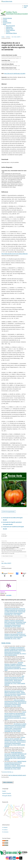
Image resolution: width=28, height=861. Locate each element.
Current (5, 19)
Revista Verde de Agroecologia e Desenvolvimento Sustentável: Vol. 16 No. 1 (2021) (15, 637)
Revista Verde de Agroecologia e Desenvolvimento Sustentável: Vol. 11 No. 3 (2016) (14, 613)
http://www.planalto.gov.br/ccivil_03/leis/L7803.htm (14, 253)
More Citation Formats (8, 556)
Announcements (7, 22)
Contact (8, 31)
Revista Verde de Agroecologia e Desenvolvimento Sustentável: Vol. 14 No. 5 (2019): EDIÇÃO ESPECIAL (15, 653)
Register (26, 5)
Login (25, 7)
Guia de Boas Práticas (11, 33)
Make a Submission (8, 782)
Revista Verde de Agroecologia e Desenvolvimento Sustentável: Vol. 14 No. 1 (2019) (15, 694)
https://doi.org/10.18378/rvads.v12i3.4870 (14, 73)
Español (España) (6, 793)
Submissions (9, 27)
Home (2, 37)
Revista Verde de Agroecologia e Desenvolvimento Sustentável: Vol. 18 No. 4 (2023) (15, 668)
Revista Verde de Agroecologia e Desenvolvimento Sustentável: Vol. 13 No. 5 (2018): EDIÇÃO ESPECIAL (14, 683)
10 (10, 772)
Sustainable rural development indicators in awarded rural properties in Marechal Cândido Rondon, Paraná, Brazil (15, 649)
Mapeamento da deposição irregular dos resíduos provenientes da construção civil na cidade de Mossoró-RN (14, 610)
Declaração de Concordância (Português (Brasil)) (13, 519)
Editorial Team (9, 28)
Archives (5, 21)
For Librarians (5, 832)
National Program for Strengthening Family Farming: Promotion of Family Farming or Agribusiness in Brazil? (15, 763)
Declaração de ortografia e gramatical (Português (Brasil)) (12, 523)
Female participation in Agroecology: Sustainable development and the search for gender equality (15, 754)
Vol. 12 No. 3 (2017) (16, 37)
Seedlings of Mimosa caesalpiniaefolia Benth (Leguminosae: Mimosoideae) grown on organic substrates (15, 622)
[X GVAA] (20, 859)
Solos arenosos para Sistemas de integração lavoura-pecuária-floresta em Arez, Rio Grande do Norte (14, 678)
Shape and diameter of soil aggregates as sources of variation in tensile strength (14, 634)
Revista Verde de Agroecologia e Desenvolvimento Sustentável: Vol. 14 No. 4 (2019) (15, 718)
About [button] (4, 24)
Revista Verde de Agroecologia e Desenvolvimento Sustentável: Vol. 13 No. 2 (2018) (14, 625)
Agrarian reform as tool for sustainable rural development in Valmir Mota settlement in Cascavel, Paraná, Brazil (15, 739)
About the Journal (10, 25)
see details (8, 595)
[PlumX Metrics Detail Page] (8, 585)
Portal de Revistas (7, 18)
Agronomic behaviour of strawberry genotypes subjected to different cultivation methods (15, 664)
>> (12, 772)
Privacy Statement (10, 30)
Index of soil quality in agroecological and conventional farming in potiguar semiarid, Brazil (15, 701)
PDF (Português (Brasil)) (9, 511)
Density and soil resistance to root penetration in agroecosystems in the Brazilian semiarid (15, 713)
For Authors (5, 829)
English (4, 791)
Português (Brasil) (6, 795)
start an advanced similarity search (17, 775)
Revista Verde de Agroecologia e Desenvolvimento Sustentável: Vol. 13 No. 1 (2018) (15, 704)
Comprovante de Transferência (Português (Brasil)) (13, 528)
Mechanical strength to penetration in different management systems (14, 691)
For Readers (5, 827)
